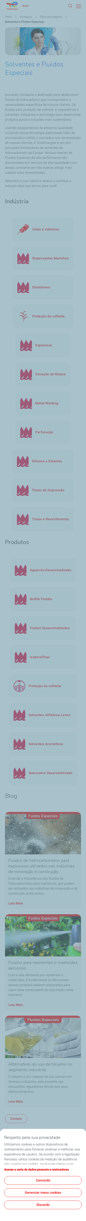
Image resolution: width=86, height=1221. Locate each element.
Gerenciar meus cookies (43, 1193)
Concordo (43, 1180)
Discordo (43, 1205)
